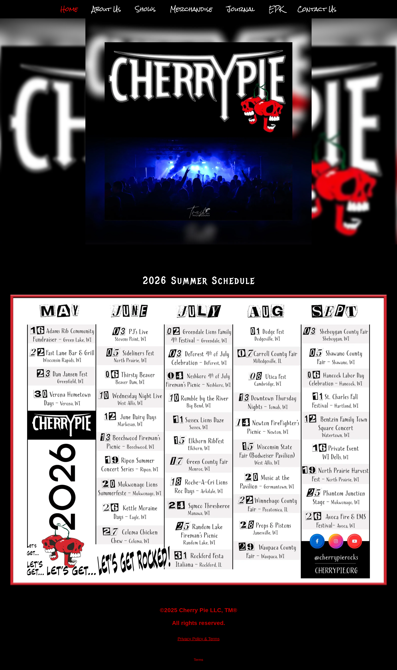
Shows (145, 9)
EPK (276, 9)
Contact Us (317, 9)
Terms (198, 660)
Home (69, 9)
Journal (240, 9)
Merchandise (191, 9)
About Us (106, 9)
